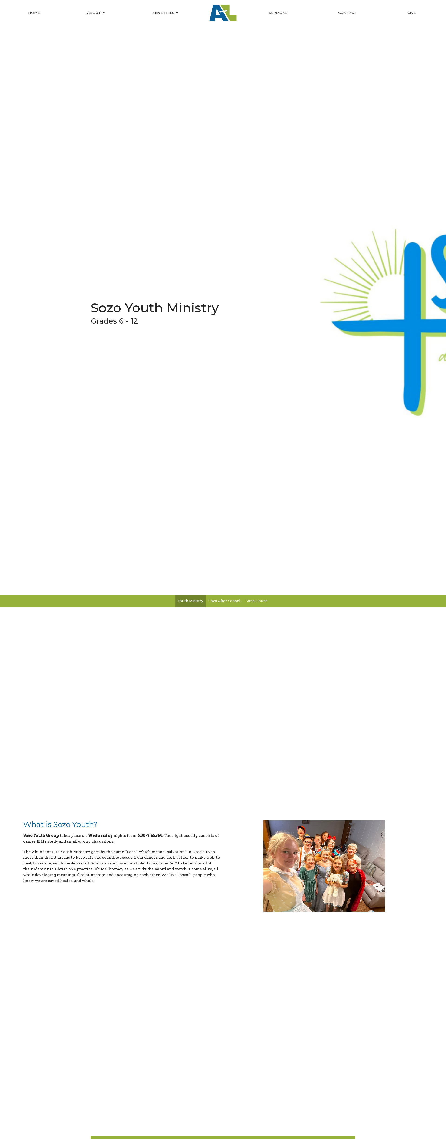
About (94, 12)
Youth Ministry (190, 601)
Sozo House (257, 601)
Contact (347, 12)
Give (411, 12)
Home (34, 12)
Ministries (163, 12)
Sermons (278, 12)
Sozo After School (224, 601)
